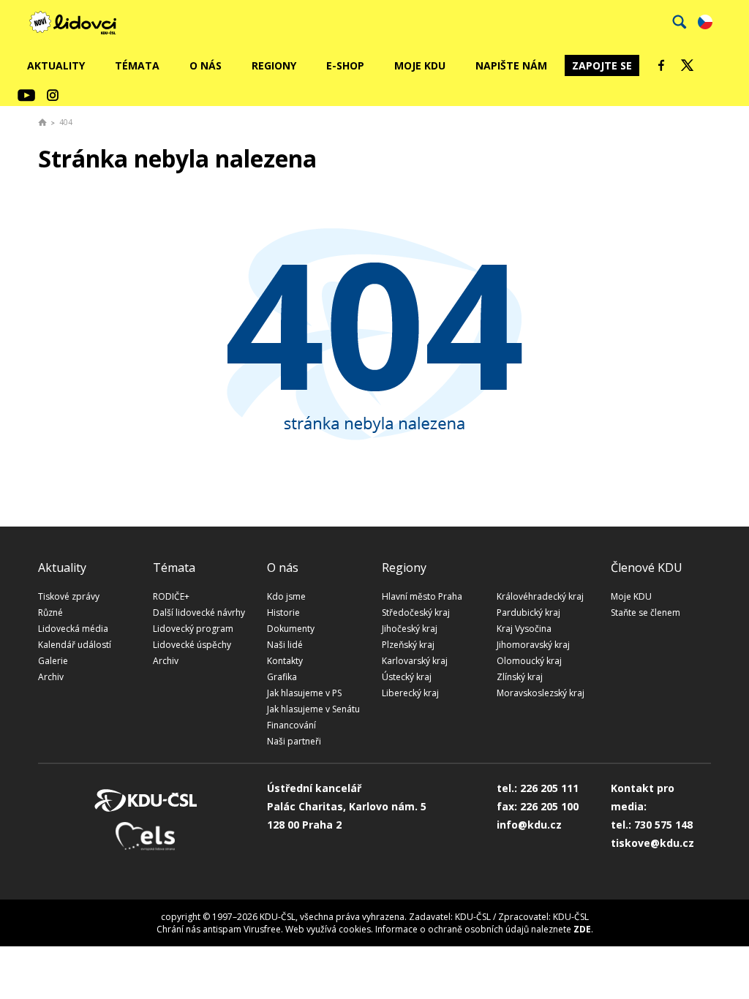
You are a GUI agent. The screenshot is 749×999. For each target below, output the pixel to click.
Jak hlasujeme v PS (304, 693)
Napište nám (511, 65)
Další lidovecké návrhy (199, 612)
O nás (205, 65)
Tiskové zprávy (68, 596)
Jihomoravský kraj (533, 644)
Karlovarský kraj (415, 661)
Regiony (274, 65)
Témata (137, 65)
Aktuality (56, 65)
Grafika (282, 677)
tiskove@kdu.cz (652, 843)
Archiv (51, 677)
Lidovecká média (73, 628)
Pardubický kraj (528, 612)
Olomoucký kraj (529, 661)
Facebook (661, 65)
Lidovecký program (193, 628)
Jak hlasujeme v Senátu (313, 709)
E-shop (345, 65)
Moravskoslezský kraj (540, 693)
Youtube (26, 95)
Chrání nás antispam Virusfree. (220, 929)
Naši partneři (294, 741)
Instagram (52, 95)
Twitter (687, 65)
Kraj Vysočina (524, 628)
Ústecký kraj (407, 677)
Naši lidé (285, 644)
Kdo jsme (286, 596)
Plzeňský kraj (408, 644)
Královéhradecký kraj (540, 596)
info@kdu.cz (529, 825)
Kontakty (285, 661)
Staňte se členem (645, 612)
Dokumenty (291, 628)
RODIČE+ (171, 596)
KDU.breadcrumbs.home (42, 122)
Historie (283, 612)
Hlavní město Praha (422, 596)
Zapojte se (602, 65)
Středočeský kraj (416, 612)
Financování (291, 725)
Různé (50, 612)
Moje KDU (419, 65)
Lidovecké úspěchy (192, 644)
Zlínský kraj (520, 677)
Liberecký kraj (410, 693)
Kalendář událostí (74, 644)
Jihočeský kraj (409, 628)
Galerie (53, 661)
